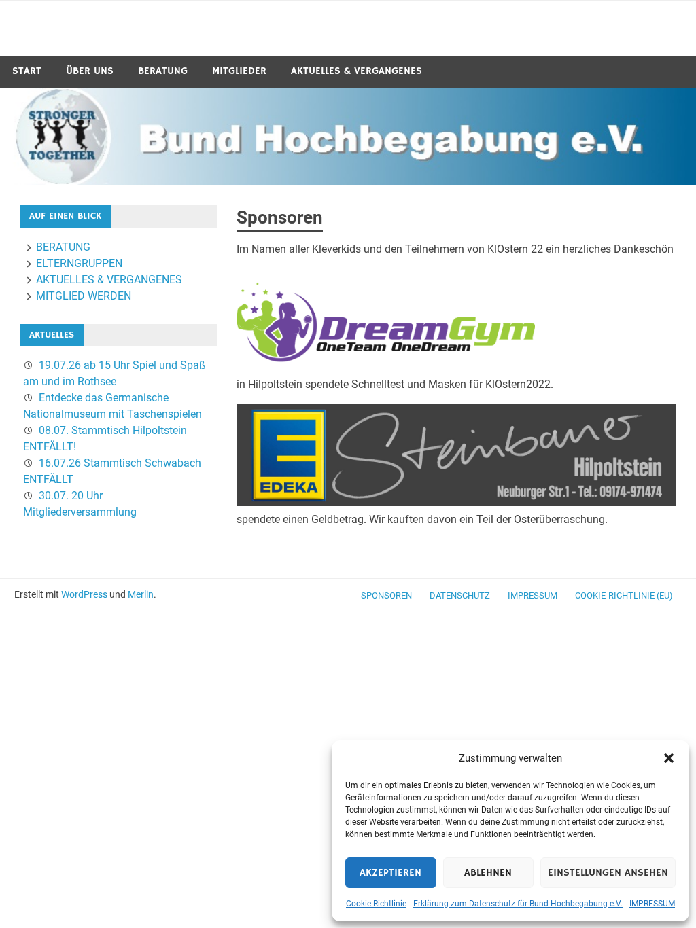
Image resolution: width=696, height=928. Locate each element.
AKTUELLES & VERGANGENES (356, 71)
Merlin (141, 594)
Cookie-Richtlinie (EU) (624, 595)
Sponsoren (386, 595)
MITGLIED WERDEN (83, 295)
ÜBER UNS (90, 71)
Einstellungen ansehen (608, 872)
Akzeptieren (390, 872)
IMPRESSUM (652, 903)
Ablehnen (488, 872)
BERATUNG (163, 71)
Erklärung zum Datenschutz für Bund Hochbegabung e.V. (518, 903)
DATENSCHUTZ (460, 595)
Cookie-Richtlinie (376, 903)
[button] (669, 758)
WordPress (84, 594)
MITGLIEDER (239, 71)
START (26, 71)
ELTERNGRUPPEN (79, 263)
